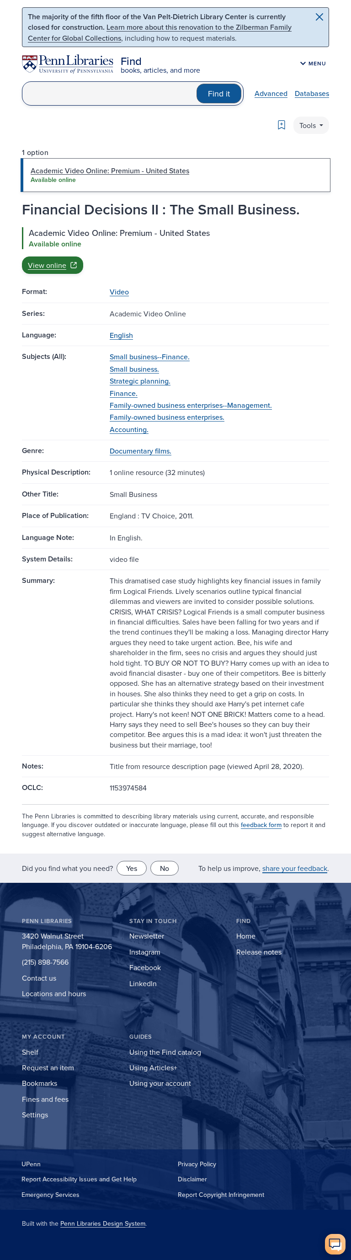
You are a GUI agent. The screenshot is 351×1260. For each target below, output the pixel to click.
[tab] (175, 175)
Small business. (134, 369)
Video (119, 292)
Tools (308, 125)
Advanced (271, 93)
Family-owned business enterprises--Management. (191, 405)
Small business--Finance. (150, 357)
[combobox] (109, 93)
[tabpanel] (175, 250)
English (121, 335)
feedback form (261, 824)
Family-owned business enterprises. (167, 417)
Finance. (124, 393)
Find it (219, 93)
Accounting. (129, 429)
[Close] (319, 17)
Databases (312, 93)
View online (47, 265)
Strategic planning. (140, 381)
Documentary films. (140, 451)
